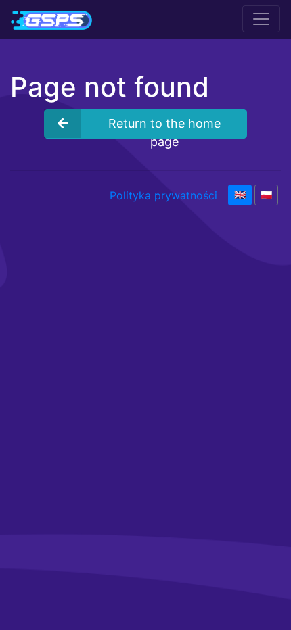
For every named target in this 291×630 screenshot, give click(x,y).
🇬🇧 (240, 194)
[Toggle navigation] (261, 18)
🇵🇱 (266, 194)
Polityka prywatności (163, 195)
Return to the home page (164, 127)
